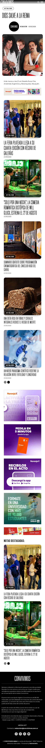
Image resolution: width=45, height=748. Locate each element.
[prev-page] (5, 382)
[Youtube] (28, 733)
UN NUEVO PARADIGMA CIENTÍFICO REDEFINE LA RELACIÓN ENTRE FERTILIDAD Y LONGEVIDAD (21, 372)
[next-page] (8, 382)
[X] (24, 733)
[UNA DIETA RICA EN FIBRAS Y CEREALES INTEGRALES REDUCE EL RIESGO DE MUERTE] (22, 296)
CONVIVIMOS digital (10, 741)
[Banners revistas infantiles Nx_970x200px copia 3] (22, 97)
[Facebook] (16, 733)
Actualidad (8, 8)
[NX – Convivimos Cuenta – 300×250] (22, 423)
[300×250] (22, 457)
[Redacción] (14, 26)
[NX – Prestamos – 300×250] (22, 491)
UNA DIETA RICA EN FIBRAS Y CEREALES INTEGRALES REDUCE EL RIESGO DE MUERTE (20, 320)
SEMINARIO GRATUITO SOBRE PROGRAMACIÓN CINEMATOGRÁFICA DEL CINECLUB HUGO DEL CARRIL (20, 266)
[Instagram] (20, 733)
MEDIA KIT (22, 725)
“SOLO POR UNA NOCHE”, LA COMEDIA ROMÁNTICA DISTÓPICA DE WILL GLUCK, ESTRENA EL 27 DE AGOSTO (21, 207)
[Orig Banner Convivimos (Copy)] (22, 537)
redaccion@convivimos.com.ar (26, 728)
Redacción (23, 26)
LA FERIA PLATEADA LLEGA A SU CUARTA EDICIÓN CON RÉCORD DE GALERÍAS (20, 148)
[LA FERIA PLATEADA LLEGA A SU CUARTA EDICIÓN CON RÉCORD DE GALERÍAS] (22, 119)
